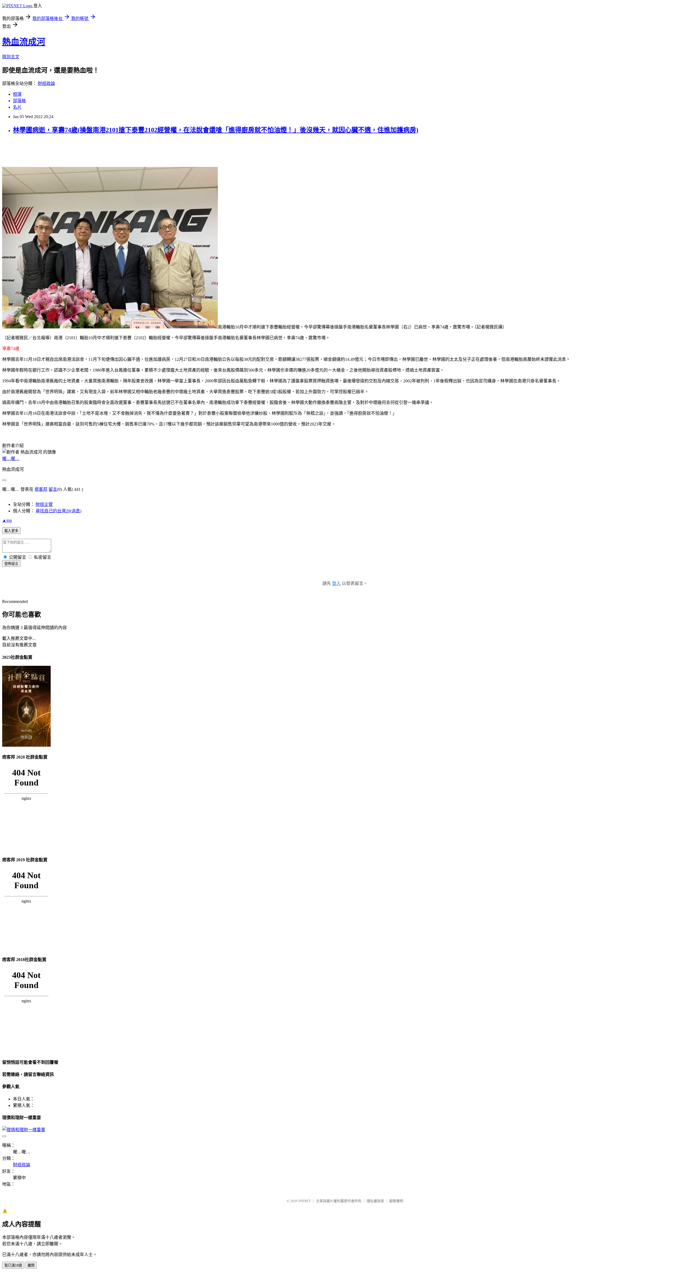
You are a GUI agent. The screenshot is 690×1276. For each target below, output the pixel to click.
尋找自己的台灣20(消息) (58, 511)
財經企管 (44, 504)
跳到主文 (10, 56)
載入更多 (11, 531)
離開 (30, 1265)
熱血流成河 (23, 42)
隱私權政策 (375, 1201)
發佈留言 (11, 564)
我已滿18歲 (13, 1265)
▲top (7, 520)
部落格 (19, 100)
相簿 (17, 94)
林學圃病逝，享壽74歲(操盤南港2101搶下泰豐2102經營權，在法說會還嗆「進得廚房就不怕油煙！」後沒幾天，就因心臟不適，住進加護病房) (215, 129)
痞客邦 (40, 489)
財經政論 (46, 83)
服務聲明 (396, 1201)
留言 (53, 489)
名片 (17, 107)
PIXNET (305, 1201)
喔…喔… (10, 458)
